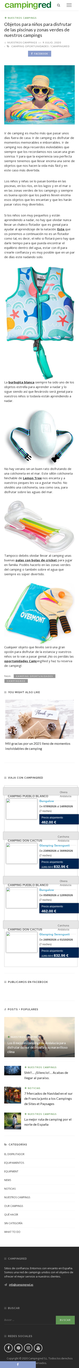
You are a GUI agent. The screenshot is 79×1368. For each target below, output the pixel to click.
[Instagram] (28, 1348)
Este (61, 229)
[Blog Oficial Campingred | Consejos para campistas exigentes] (28, 5)
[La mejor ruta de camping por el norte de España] (12, 1120)
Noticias (34, 1088)
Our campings (13, 1206)
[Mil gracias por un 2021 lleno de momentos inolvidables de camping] (39, 719)
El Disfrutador (14, 1154)
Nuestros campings (22, 17)
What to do (12, 1232)
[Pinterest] (18, 1348)
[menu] (69, 5)
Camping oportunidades (30, 46)
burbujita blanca (21, 382)
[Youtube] (38, 1348)
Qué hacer (11, 1214)
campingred (60, 46)
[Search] (58, 5)
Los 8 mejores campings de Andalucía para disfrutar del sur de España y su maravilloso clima (37, 1047)
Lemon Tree (32, 478)
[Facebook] (8, 1348)
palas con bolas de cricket (36, 560)
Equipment (11, 1171)
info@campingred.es (21, 1285)
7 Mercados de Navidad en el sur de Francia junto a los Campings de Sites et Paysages (48, 1098)
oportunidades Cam (20, 661)
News (7, 1180)
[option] (39, 725)
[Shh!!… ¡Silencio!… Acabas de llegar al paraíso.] (12, 1070)
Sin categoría (13, 1223)
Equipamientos (14, 1163)
